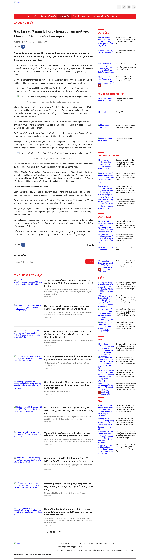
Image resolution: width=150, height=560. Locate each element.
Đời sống (35, 16)
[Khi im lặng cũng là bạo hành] (106, 139)
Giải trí (100, 16)
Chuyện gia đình (64, 16)
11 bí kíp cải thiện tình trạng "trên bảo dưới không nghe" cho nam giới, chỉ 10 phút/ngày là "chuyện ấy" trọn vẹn (125, 313)
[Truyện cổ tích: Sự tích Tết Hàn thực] (106, 51)
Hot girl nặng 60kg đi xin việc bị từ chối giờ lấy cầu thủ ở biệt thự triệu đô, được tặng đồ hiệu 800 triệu (126, 360)
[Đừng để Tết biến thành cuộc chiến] (106, 100)
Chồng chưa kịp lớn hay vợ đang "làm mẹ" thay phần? (125, 126)
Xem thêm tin (55, 532)
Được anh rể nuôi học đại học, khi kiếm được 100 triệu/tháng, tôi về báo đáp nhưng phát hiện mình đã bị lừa (125, 225)
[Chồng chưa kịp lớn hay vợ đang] (106, 126)
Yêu (94, 16)
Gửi (91, 261)
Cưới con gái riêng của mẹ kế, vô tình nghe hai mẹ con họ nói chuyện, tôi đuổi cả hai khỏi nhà (68, 358)
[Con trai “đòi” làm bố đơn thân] (106, 249)
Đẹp (89, 16)
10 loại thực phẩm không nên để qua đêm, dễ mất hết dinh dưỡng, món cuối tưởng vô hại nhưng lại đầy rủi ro (126, 299)
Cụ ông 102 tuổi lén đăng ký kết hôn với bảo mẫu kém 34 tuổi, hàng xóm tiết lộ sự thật (67, 434)
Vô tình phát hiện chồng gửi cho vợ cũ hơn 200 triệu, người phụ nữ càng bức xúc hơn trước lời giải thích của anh (126, 265)
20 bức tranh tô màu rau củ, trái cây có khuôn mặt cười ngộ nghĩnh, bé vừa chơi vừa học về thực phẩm (126, 67)
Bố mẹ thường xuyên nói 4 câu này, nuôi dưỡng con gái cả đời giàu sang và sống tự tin (126, 40)
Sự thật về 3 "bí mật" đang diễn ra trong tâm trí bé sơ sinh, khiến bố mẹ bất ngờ (125, 79)
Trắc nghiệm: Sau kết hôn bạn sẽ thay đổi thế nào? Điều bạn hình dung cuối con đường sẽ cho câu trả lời (126, 408)
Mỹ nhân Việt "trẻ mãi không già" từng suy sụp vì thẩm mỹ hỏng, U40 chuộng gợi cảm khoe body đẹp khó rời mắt (126, 387)
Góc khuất (76, 16)
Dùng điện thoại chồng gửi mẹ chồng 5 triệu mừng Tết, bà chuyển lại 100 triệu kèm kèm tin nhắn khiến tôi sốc (68, 512)
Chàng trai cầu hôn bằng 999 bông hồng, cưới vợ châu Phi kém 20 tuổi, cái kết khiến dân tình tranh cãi (125, 421)
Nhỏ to (107, 16)
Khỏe (84, 16)
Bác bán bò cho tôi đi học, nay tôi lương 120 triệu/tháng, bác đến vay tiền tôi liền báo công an (68, 410)
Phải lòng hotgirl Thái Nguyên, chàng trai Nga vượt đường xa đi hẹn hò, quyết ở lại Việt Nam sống (68, 486)
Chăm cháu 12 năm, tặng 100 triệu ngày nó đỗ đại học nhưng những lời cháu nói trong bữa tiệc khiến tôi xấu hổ (68, 334)
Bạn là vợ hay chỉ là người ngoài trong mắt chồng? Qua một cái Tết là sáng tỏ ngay (66, 307)
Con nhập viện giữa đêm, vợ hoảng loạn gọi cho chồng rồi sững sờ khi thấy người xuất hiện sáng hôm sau (68, 385)
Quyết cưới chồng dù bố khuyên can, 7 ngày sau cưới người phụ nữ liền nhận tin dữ (124, 237)
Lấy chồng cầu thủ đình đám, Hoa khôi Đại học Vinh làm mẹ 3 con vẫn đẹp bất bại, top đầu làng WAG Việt (125, 373)
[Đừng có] (102, 112)
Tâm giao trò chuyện (48, 16)
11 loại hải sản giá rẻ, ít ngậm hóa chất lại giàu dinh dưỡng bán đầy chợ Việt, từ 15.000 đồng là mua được (126, 286)
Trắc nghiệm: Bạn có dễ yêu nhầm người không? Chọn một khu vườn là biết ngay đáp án (126, 448)
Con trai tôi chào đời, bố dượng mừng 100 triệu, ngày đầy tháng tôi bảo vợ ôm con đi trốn (69, 459)
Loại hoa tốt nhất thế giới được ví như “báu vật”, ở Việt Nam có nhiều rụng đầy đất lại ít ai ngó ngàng (125, 325)
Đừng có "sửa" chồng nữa (125, 112)
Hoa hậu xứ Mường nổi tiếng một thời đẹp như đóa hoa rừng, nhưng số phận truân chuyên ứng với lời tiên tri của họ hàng (126, 348)
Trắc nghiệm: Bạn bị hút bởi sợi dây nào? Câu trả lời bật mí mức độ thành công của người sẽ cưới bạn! (126, 435)
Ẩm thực (115, 16)
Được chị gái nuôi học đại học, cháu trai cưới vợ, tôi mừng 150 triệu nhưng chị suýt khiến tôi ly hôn (68, 283)
